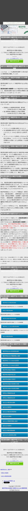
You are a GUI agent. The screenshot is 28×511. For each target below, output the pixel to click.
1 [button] (11, 35)
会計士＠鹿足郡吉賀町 (8, 336)
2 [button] (13, 35)
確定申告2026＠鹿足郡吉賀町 (9, 302)
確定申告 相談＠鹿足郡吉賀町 (9, 318)
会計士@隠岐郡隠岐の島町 (10, 421)
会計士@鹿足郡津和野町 (9, 411)
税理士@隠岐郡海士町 (9, 393)
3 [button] (15, 35)
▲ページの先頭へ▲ (9, 480)
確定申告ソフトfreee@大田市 (11, 365)
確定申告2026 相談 (5, 469)
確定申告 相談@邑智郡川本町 (11, 383)
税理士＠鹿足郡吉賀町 (8, 310)
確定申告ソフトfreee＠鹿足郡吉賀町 (11, 326)
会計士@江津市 (7, 416)
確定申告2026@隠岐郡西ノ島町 (11, 356)
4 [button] (18, 35)
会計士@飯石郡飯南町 (9, 430)
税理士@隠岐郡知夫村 (9, 397)
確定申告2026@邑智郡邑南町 (11, 351)
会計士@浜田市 (7, 425)
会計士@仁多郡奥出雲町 (9, 435)
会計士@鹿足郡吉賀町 (9, 402)
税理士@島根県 (4, 472)
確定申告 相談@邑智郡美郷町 (11, 388)
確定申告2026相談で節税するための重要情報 (14, 488)
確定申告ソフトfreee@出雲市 (11, 360)
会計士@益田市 (7, 407)
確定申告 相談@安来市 (9, 379)
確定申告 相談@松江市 (9, 374)
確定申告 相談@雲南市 (9, 370)
